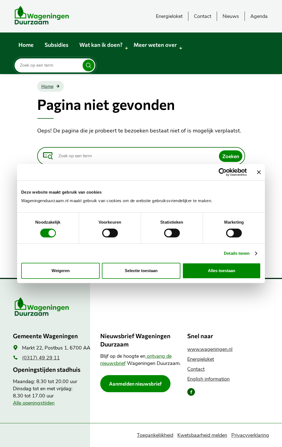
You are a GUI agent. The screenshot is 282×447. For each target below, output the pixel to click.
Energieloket (169, 16)
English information (208, 379)
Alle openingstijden (34, 403)
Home (26, 44)
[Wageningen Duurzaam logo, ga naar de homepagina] (54, 15)
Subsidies (56, 44)
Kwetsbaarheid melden (202, 435)
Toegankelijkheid (155, 435)
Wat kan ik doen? (101, 44)
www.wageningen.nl (209, 349)
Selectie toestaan (141, 270)
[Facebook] (191, 392)
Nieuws (231, 16)
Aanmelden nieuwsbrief (135, 384)
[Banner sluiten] (259, 172)
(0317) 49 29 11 (41, 357)
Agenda (259, 16)
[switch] (110, 233)
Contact (202, 16)
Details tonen (237, 253)
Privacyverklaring (250, 435)
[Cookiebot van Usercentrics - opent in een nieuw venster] (223, 172)
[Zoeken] (88, 65)
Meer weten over (155, 44)
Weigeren (60, 270)
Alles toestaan (221, 270)
